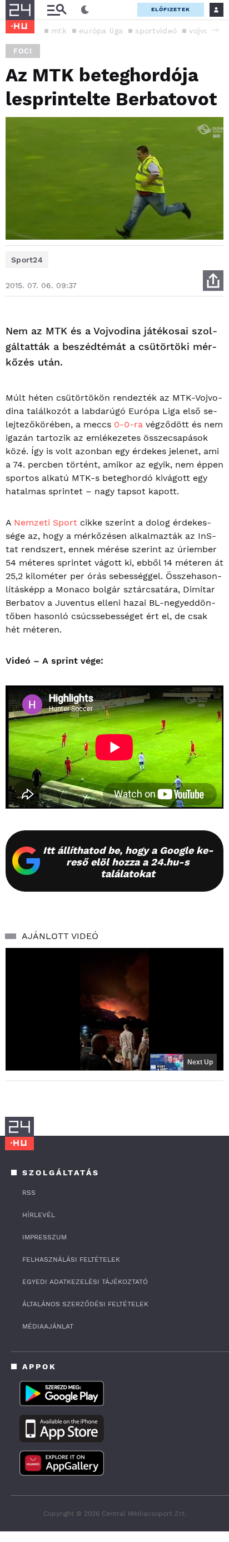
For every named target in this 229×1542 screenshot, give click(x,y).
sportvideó (156, 30)
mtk (59, 30)
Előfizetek (170, 9)
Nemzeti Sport (45, 522)
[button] (215, 30)
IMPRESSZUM (44, 1237)
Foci (22, 51)
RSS (29, 1192)
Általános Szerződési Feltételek (85, 1304)
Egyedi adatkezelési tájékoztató (85, 1282)
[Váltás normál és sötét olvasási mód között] (85, 10)
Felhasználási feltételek (71, 1259)
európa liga (101, 30)
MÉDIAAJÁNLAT (47, 1326)
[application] (114, 1009)
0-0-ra (128, 424)
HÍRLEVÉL (38, 1215)
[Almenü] (57, 10)
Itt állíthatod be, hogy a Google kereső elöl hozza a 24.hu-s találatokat (128, 861)
